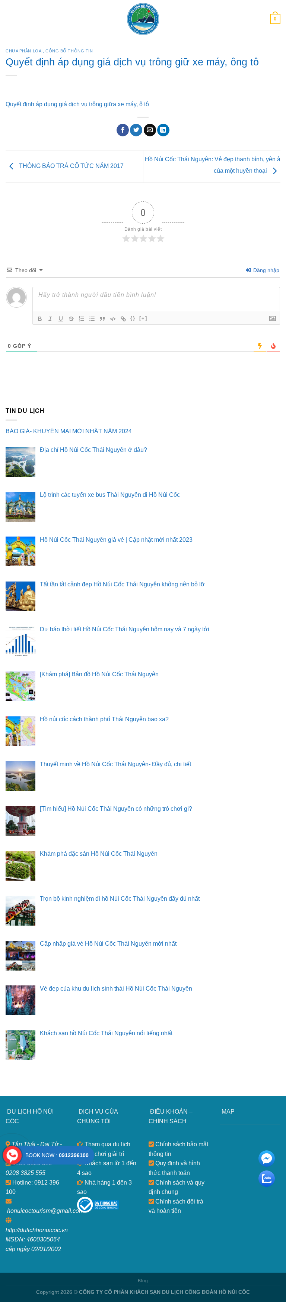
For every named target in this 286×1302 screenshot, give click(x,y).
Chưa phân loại (24, 51)
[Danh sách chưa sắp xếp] (92, 318)
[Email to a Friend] (150, 130)
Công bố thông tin (69, 51)
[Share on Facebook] (123, 130)
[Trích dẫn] (102, 318)
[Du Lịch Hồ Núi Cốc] (143, 19)
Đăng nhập (265, 270)
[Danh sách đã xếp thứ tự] (81, 318)
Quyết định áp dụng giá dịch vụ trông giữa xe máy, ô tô (77, 104)
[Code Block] (113, 318)
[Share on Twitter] (136, 130)
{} (133, 318)
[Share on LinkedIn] (163, 130)
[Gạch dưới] (60, 318)
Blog (143, 1280)
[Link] (123, 318)
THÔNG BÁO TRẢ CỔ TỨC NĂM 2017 (71, 166)
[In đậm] (40, 318)
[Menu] (10, 19)
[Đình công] (71, 318)
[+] (143, 318)
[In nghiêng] (50, 318)
